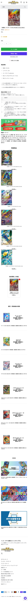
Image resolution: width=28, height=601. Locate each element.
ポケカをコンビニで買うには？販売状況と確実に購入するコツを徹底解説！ (13, 503)
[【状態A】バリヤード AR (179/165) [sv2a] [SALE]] (14, 285)
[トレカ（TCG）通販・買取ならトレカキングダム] (13, 2)
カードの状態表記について (7, 571)
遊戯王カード (4, 567)
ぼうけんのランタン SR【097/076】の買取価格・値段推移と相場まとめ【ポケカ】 (13, 448)
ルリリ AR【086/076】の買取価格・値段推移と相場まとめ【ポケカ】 (13, 349)
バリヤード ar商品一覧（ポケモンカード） (14, 134)
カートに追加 (14, 49)
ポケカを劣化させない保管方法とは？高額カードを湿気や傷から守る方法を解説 (14, 528)
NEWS (14, 458)
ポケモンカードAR (6, 139)
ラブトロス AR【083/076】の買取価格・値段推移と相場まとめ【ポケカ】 (14, 373)
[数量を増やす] (10, 43)
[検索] (25, 7)
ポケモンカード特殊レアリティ (17, 139)
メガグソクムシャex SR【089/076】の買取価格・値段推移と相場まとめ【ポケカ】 (13, 398)
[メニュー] (1, 2)
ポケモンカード (9, 138)
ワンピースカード (5, 563)
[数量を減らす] (2, 43)
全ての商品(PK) (14, 141)
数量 (2, 40)
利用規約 (3, 577)
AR (1, 134)
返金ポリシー (4, 584)
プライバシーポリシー (6, 582)
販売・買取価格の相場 (14, 306)
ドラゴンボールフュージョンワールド (9, 565)
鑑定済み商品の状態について (7, 573)
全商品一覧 (20, 141)
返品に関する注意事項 (6, 575)
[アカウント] (23, 2)
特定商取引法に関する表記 (7, 580)
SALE (3, 134)
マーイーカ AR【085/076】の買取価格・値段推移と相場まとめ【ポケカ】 (14, 325)
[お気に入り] (21, 2)
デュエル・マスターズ (6, 561)
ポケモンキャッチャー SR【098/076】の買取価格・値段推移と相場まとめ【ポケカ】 (13, 423)
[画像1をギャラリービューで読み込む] (14, 17)
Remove (19, 279)
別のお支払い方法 (14, 56)
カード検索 (3, 569)
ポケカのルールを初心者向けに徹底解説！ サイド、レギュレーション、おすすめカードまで (14, 478)
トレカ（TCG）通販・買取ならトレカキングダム (12, 596)
